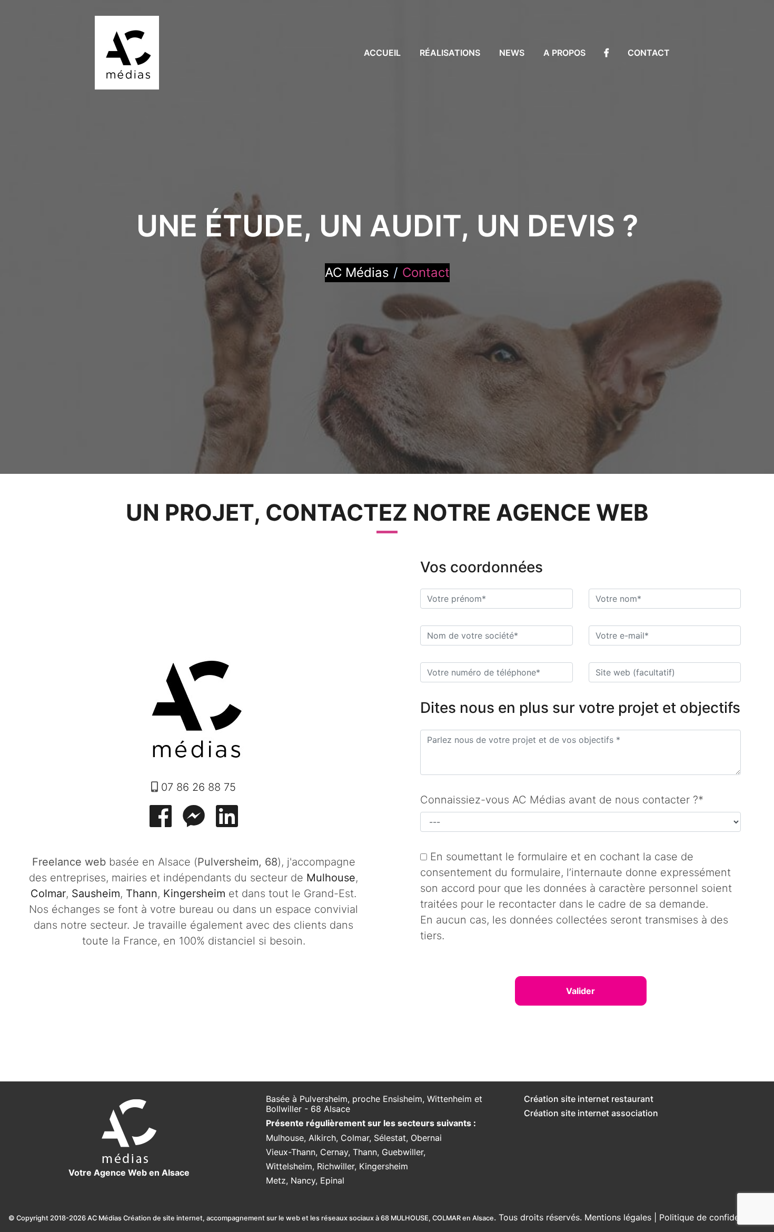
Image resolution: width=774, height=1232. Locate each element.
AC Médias (357, 272)
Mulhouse (285, 1137)
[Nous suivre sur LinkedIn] (227, 822)
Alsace (337, 1109)
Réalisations (450, 52)
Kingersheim (383, 1166)
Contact (649, 52)
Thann (365, 1152)
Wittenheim (449, 1099)
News (511, 52)
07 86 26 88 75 (198, 787)
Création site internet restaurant (588, 1099)
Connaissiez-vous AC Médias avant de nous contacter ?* (561, 799)
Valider (580, 991)
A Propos (564, 52)
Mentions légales (617, 1217)
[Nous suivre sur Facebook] (161, 822)
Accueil (382, 52)
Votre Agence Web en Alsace (129, 1172)
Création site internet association (591, 1113)
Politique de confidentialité (712, 1217)
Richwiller (335, 1166)
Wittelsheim (289, 1166)
